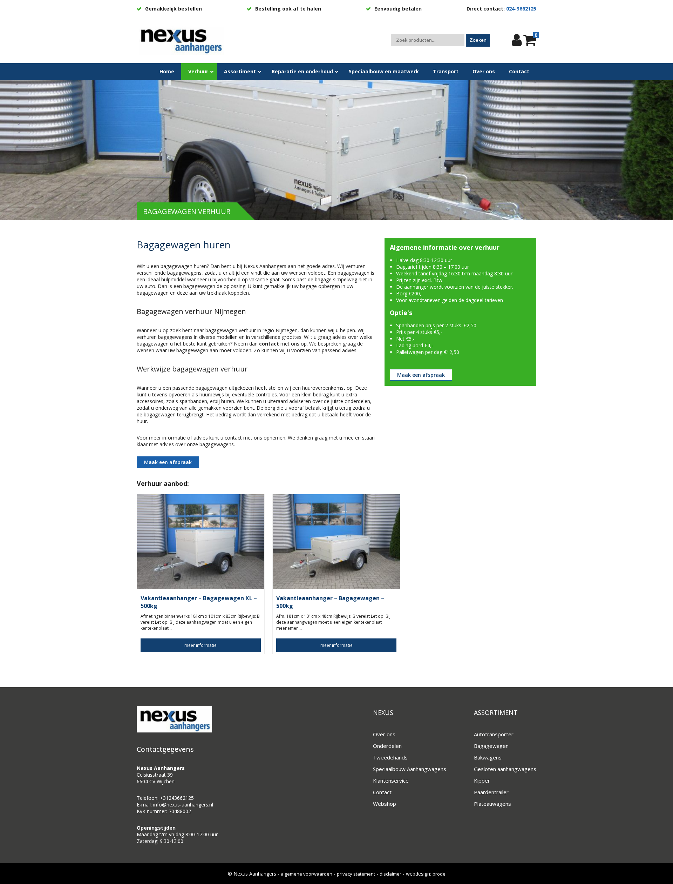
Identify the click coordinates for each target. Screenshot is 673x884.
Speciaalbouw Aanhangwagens (409, 768)
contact (269, 343)
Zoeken (478, 40)
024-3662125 (521, 8)
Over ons (384, 734)
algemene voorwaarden (306, 874)
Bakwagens (488, 757)
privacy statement (356, 874)
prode (439, 874)
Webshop (384, 803)
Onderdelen (387, 745)
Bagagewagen (491, 745)
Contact (382, 792)
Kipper (482, 780)
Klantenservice (391, 780)
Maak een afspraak (168, 462)
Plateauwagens (492, 803)
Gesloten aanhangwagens (505, 768)
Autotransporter (494, 734)
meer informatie (200, 645)
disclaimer (390, 874)
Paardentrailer (491, 792)
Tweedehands (390, 757)
